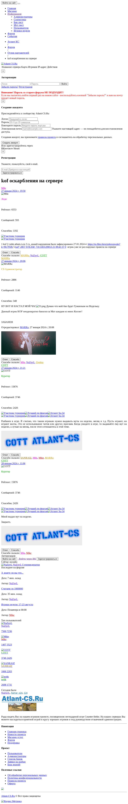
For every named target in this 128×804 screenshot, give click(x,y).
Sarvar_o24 (16, 693)
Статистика (20, 19)
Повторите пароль (11, 125)
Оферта (11, 783)
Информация (14, 14)
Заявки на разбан (16, 761)
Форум (11, 33)
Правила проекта (16, 780)
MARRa (24, 255)
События (12, 36)
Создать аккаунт (10, 143)
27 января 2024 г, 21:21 (13, 368)
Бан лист (18, 22)
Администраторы (23, 16)
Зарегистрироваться (12, 173)
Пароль (5, 122)
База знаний (13, 764)
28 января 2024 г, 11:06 (13, 463)
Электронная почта (11, 128)
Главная (11, 8)
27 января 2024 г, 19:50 (13, 191)
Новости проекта (16, 734)
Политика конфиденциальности (24, 778)
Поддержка (13, 742)
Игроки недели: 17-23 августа (17, 604)
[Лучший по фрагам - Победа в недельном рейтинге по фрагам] (36, 413)
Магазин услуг (15, 737)
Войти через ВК (27, 558)
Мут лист (19, 25)
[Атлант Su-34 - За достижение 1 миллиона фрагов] (56, 413)
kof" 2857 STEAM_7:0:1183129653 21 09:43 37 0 (40, 247)
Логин (4, 119)
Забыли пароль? (9, 87)
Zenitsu (39, 362)
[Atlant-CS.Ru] (9, 63)
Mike (41, 458)
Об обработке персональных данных (27, 775)
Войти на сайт (9, 3)
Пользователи (21, 28)
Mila (3, 188)
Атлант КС (13, 41)
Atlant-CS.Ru (8, 796)
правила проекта (47, 137)
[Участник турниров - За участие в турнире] (13, 236)
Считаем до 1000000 (12, 588)
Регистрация (25, 87)
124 (25, 693)
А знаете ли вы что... (12, 572)
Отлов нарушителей (18, 52)
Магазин (12, 11)
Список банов (14, 759)
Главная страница (16, 731)
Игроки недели (22, 30)
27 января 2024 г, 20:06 (13, 261)
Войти (64, 84)
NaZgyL (34, 255)
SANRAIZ (26, 458)
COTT (43, 255)
